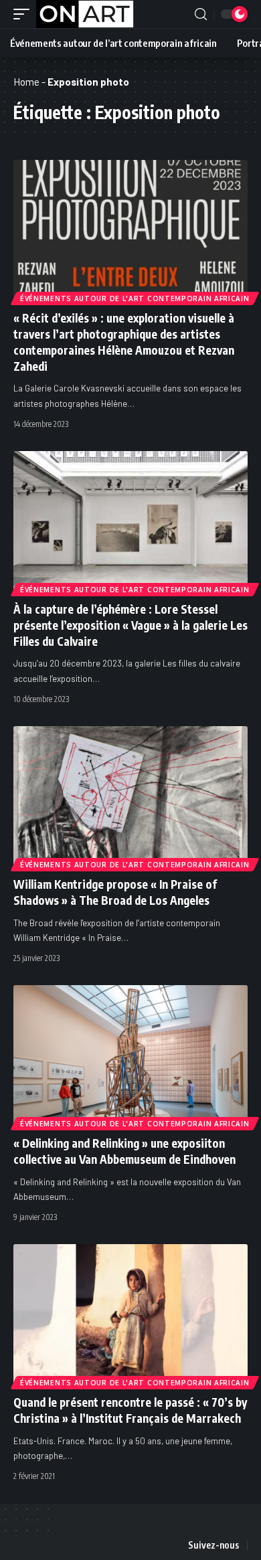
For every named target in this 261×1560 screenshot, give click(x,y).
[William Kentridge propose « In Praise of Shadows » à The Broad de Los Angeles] (130, 796)
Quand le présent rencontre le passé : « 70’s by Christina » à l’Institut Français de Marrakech (130, 1410)
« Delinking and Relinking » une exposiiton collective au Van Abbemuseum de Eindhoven (124, 1151)
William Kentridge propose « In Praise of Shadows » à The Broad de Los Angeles (115, 892)
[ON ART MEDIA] (85, 14)
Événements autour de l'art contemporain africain (135, 298)
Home (26, 82)
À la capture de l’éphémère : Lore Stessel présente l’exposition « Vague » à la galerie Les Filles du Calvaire (130, 625)
